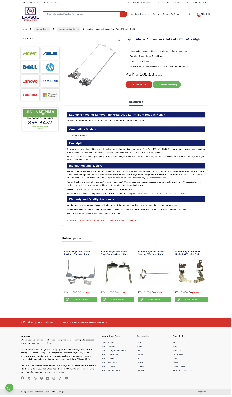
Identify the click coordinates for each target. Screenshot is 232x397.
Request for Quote (171, 14)
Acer (151, 193)
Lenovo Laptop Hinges (69, 29)
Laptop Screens (108, 366)
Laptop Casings (108, 346)
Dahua (140, 354)
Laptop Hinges (42, 29)
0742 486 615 (52, 2)
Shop (175, 346)
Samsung (181, 193)
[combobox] (81, 14)
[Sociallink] (22, 377)
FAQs (169, 2)
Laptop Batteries (108, 342)
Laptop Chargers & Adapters (113, 350)
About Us (179, 2)
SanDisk (140, 370)
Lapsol (72, 156)
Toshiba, (163, 193)
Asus (156, 193)
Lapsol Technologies (33, 392)
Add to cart (141, 85)
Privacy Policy (179, 366)
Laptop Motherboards (110, 370)
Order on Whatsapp (168, 85)
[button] (119, 40)
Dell (146, 193)
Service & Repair (138, 14)
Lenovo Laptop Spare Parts (126, 220)
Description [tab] (136, 102)
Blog (155, 14)
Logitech (140, 366)
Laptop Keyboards (109, 362)
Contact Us (158, 2)
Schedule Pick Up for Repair (198, 2)
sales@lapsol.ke (32, 2)
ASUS (139, 346)
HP (133, 193)
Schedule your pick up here (86, 189)
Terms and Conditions (182, 370)
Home (24, 29)
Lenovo (139, 193)
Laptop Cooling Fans (110, 354)
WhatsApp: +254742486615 (138, 2)
